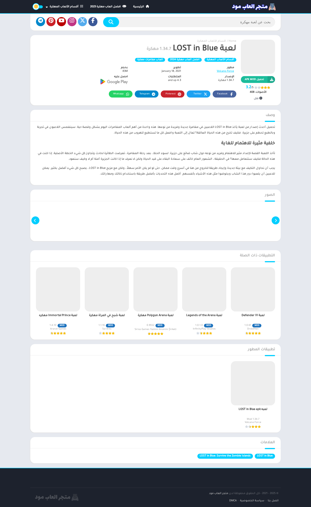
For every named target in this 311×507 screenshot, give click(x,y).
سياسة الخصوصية (252, 500)
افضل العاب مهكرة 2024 (184, 59)
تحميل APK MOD (254, 79)
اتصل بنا (273, 500)
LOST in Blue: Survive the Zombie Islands (225, 456)
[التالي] (35, 220)
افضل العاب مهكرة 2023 (106, 6)
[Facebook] (92, 21)
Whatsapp (118, 94)
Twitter (197, 94)
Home (232, 41)
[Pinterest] (51, 21)
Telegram (145, 94)
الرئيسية (139, 6)
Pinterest (171, 94)
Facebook (222, 94)
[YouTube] (61, 21)
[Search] (111, 22)
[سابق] (275, 220)
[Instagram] (71, 21)
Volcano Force (225, 71)
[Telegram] (40, 21)
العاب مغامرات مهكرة (150, 59)
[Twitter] (82, 21)
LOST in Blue (265, 456)
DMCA (233, 500)
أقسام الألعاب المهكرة (64, 6)
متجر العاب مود (218, 493)
